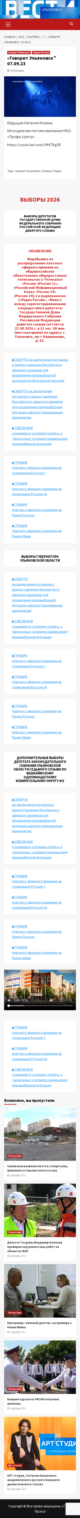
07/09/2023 (17, 70)
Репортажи (14, 1155)
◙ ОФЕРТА (20, 799)
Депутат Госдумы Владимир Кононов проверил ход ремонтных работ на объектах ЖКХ (34, 1246)
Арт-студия (15, 1465)
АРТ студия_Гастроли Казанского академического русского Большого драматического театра (33, 1480)
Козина (47, 171)
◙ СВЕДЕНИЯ (22, 842)
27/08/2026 (15, 1175)
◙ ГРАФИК (19, 462)
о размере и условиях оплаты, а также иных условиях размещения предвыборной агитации (39, 852)
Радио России (41, 52)
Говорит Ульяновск (19, 52)
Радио (57, 171)
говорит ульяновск (28, 171)
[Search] (71, 24)
